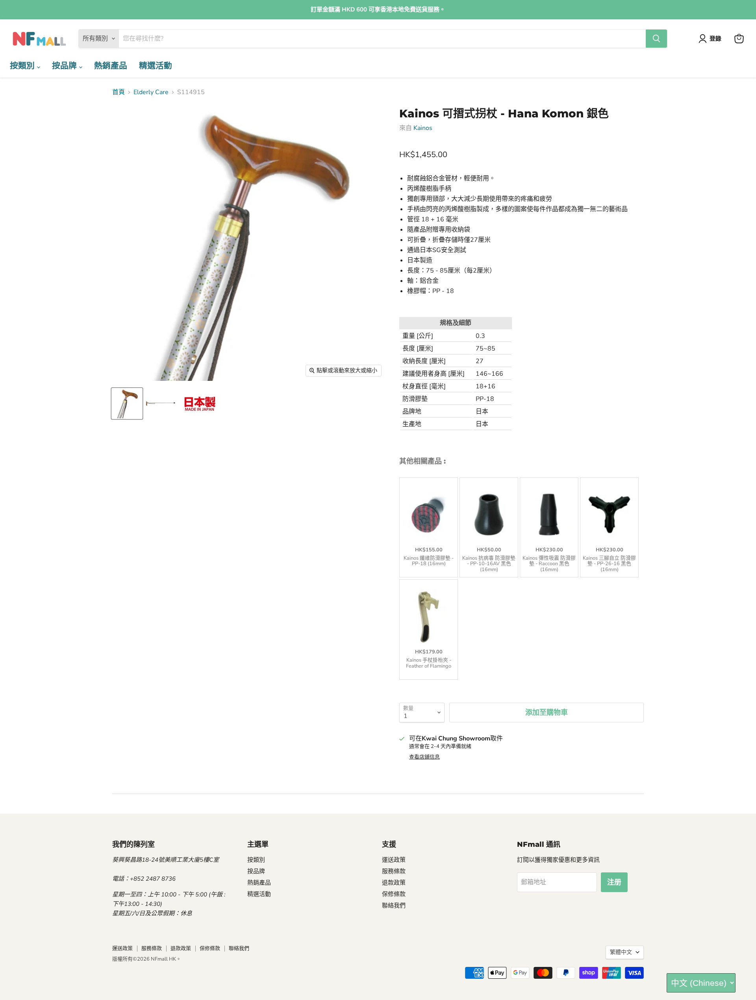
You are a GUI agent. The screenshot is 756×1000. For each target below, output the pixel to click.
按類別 (23, 65)
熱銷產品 (110, 65)
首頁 (118, 92)
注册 (614, 882)
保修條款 (394, 894)
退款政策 (394, 883)
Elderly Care (151, 92)
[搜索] (656, 39)
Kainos (422, 128)
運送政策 (394, 860)
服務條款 (394, 871)
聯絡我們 (394, 905)
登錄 (715, 39)
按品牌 (65, 65)
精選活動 (155, 65)
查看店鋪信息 (424, 757)
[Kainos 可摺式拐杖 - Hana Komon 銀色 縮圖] (127, 403)
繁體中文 (621, 952)
